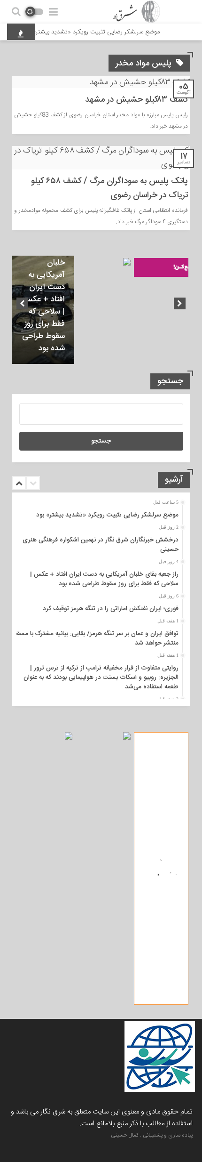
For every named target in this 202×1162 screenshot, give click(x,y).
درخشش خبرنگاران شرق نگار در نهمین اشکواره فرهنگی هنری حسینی (101, 545)
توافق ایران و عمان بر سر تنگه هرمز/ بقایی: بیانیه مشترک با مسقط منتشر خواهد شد (95, 638)
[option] (43, 310)
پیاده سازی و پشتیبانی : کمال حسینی (152, 1135)
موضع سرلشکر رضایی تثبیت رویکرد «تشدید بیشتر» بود (97, 32)
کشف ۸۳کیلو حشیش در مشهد (136, 100)
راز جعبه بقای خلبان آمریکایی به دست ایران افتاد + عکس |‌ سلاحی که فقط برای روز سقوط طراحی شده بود (43, 299)
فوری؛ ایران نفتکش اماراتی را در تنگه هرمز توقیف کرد (111, 609)
